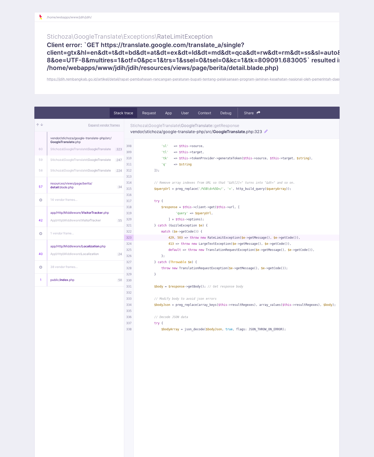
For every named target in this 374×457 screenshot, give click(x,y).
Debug (226, 113)
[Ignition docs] (43, 17)
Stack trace (123, 113)
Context (204, 113)
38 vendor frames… (64, 267)
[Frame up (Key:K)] (37, 125)
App (168, 113)
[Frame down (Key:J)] (41, 125)
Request (149, 113)
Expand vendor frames (104, 125)
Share (249, 113)
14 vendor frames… (64, 200)
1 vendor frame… (62, 233)
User (185, 113)
